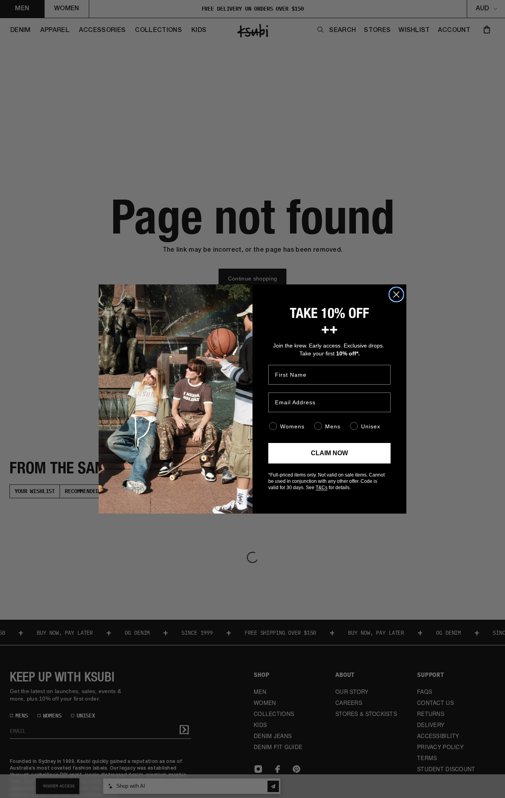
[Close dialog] (396, 294)
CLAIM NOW (329, 453)
